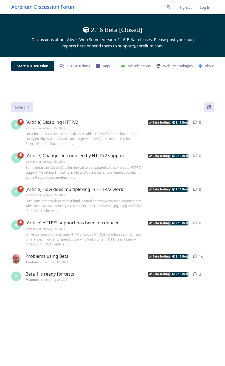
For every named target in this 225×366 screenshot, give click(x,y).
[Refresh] (209, 107)
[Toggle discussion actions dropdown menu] (211, 122)
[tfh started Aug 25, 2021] (16, 259)
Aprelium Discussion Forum (43, 7)
